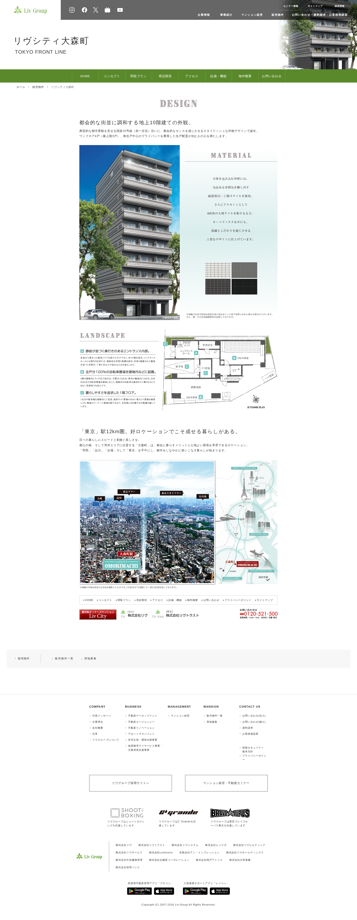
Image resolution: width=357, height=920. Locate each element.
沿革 (95, 733)
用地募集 (90, 658)
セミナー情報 (290, 6)
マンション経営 (252, 14)
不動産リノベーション (141, 727)
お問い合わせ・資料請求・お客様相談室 (320, 14)
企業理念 (97, 721)
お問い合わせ (272, 76)
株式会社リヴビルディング (249, 845)
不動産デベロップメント (143, 715)
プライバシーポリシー (238, 600)
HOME (85, 76)
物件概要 (245, 76)
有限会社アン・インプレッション (199, 852)
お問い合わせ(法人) (254, 715)
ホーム (21, 87)
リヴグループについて (105, 739)
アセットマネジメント (141, 733)
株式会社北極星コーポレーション (169, 860)
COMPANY (97, 706)
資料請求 (247, 727)
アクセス (192, 76)
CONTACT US (249, 706)
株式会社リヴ (124, 845)
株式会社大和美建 (240, 860)
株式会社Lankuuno (161, 852)
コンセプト (112, 76)
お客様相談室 (250, 733)
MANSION (211, 706)
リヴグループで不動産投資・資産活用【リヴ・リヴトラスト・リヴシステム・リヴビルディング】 (30, 10)
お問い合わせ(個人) (254, 721)
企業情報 (204, 14)
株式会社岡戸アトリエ (209, 860)
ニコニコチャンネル (107, 10)
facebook (84, 10)
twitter (95, 10)
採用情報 (340, 6)
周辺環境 (165, 76)
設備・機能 (218, 76)
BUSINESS (133, 706)
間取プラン (138, 76)
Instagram (72, 10)
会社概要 (97, 727)
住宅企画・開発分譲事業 (143, 739)
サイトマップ (315, 6)
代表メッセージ (101, 715)
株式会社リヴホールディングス (245, 852)
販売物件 (278, 14)
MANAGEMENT (179, 706)
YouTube (120, 10)
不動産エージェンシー (141, 721)
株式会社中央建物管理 (129, 860)
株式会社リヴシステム (185, 845)
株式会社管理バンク (128, 867)
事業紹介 (226, 14)
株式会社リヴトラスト (151, 845)
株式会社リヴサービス (129, 852)
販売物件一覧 (64, 658)
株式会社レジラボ (216, 845)
